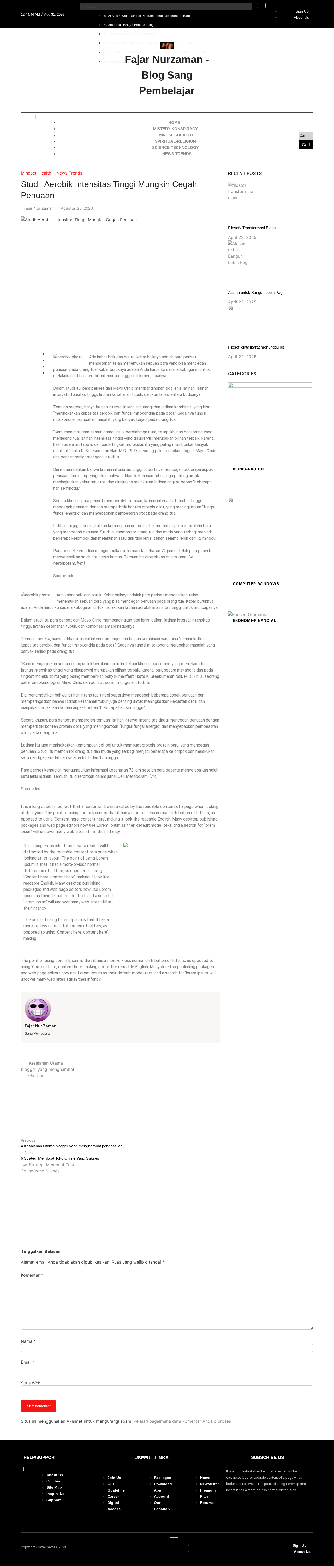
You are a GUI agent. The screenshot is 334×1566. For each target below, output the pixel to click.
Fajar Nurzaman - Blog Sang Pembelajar (167, 75)
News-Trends (177, 154)
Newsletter (209, 1484)
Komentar (32, 1275)
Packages (162, 1478)
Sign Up (302, 11)
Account (161, 1496)
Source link (63, 575)
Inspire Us (55, 1494)
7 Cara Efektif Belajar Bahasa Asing (128, 25)
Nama (28, 1341)
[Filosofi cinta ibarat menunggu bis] (240, 312)
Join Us (114, 1478)
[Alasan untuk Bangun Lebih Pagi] (240, 252)
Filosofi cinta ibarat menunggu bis (256, 347)
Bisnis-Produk (249, 469)
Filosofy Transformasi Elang (252, 228)
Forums (207, 1503)
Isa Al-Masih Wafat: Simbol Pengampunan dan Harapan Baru (146, 16)
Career (113, 1496)
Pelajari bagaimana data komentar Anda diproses (182, 1421)
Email (28, 1362)
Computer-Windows (256, 583)
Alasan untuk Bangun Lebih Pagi (255, 292)
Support (53, 1500)
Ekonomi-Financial (254, 620)
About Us (301, 17)
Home (205, 1478)
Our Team (54, 1481)
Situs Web (30, 1383)
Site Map (54, 1487)
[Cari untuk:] (306, 136)
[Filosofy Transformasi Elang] (240, 191)
